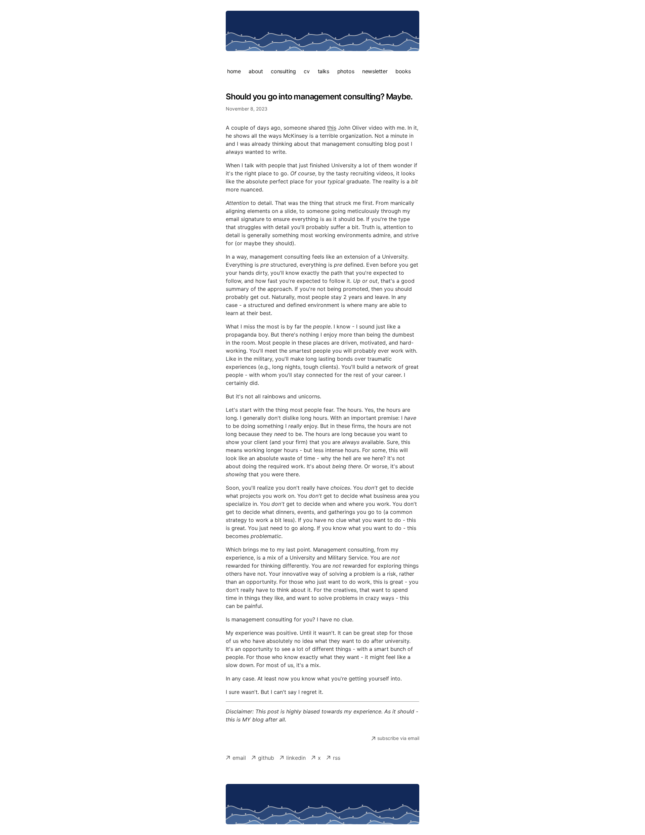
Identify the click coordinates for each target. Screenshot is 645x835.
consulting (283, 71)
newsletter (374, 71)
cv (306, 71)
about (256, 71)
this (331, 127)
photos (345, 71)
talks (323, 71)
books (403, 71)
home (234, 71)
